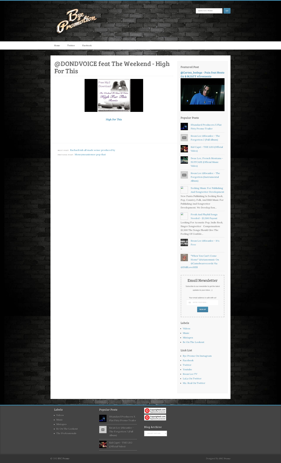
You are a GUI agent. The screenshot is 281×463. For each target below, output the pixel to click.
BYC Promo (225, 458)
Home (57, 45)
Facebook (87, 45)
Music (186, 333)
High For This (114, 119)
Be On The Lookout (193, 342)
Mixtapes (188, 337)
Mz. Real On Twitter (194, 383)
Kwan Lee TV (190, 373)
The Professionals (66, 433)
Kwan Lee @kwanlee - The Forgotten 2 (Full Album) (121, 431)
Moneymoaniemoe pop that (90, 154)
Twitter (71, 45)
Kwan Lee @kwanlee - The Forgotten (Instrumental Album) (205, 177)
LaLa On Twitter (192, 378)
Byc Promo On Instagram (197, 355)
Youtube (187, 369)
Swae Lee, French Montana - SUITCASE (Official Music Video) (207, 162)
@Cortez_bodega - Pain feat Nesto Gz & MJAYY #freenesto (202, 74)
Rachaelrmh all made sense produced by (92, 150)
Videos (186, 328)
